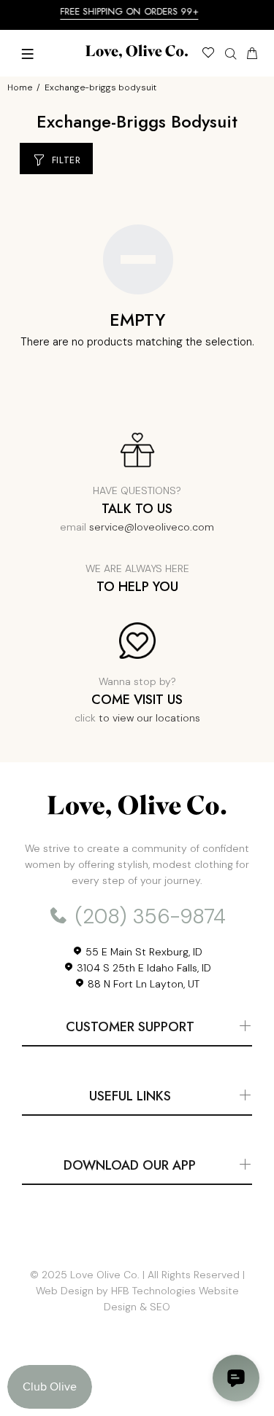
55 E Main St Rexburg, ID (142, 951)
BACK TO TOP (137, 1383)
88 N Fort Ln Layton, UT (142, 983)
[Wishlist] (208, 55)
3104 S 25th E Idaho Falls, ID (142, 967)
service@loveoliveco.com (151, 526)
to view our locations (149, 717)
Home (19, 87)
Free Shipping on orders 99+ (134, 11)
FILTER (66, 160)
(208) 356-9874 (147, 916)
